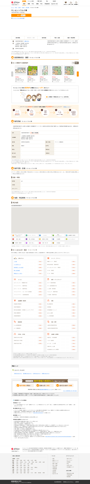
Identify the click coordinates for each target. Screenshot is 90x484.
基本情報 (18, 37)
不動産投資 (55, 468)
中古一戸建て (55, 465)
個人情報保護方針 (57, 481)
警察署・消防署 (18, 242)
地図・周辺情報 (35, 132)
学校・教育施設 (32, 239)
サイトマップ (69, 460)
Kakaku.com (17, 482)
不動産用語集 (69, 475)
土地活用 (54, 470)
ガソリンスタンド (71, 239)
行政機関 (58, 239)
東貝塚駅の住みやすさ (27, 373)
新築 (29, 3)
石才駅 (21, 44)
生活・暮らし (31, 242)
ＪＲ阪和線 (17, 43)
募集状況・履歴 (31, 37)
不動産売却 (47, 3)
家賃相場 (68, 476)
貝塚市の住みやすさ (18, 373)
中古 (33, 3)
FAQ (68, 463)
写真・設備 (57, 37)
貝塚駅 (21, 46)
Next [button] (78, 74)
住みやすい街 (54, 3)
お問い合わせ (69, 465)
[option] (20, 74)
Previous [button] (12, 74)
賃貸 (24, 3)
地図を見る (26, 41)
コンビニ (45, 235)
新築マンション (56, 460)
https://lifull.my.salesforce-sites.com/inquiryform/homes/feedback (58, 436)
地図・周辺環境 (71, 37)
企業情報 (77, 481)
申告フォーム (20, 53)
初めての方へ (69, 458)
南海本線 (17, 46)
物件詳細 (44, 37)
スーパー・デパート (32, 235)
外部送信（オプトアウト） (68, 481)
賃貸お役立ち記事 (70, 473)
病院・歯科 (18, 239)
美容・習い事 (45, 242)
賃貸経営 (54, 472)
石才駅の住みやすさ (37, 373)
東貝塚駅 (22, 43)
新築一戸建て (55, 463)
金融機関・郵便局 (71, 235)
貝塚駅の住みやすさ (46, 373)
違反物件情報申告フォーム (46, 389)
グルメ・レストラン (18, 235)
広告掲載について (70, 467)
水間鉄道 (17, 44)
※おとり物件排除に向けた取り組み (70, 390)
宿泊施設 (58, 242)
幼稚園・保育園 (45, 239)
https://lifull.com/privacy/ (38, 412)
